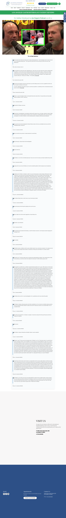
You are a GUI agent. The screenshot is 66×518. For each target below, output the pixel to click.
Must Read (35, 7)
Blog (54, 7)
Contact (51, 7)
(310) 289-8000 (42, 3)
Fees (32, 7)
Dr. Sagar (32, 5)
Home (12, 7)
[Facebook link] (4, 494)
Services (23, 7)
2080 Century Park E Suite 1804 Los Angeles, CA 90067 (50, 494)
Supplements (28, 7)
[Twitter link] (6, 494)
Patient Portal (47, 7)
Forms (39, 7)
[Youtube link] (8, 494)
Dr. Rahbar (28, 5)
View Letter (37, 75)
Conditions (18, 7)
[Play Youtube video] (33, 37)
